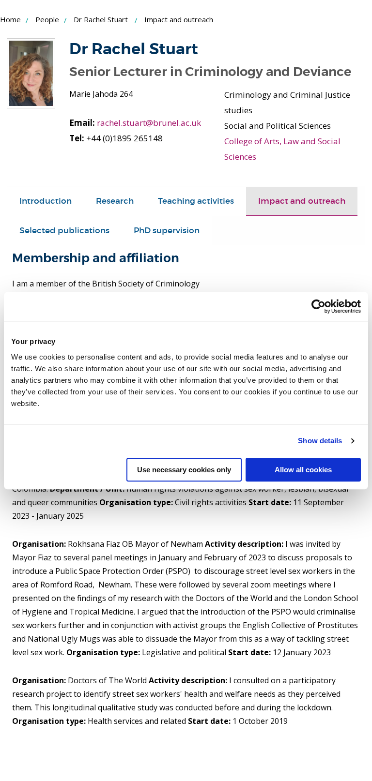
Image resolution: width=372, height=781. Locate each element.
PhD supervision (167, 230)
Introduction (45, 201)
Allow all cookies (303, 470)
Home (10, 19)
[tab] (45, 201)
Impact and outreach (301, 201)
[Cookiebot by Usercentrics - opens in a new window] (318, 306)
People (47, 19)
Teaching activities (196, 201)
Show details (320, 440)
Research (115, 201)
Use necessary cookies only (184, 470)
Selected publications (64, 230)
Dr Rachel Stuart (101, 19)
